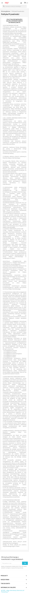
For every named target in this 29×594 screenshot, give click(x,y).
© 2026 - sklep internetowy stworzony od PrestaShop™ (12, 591)
